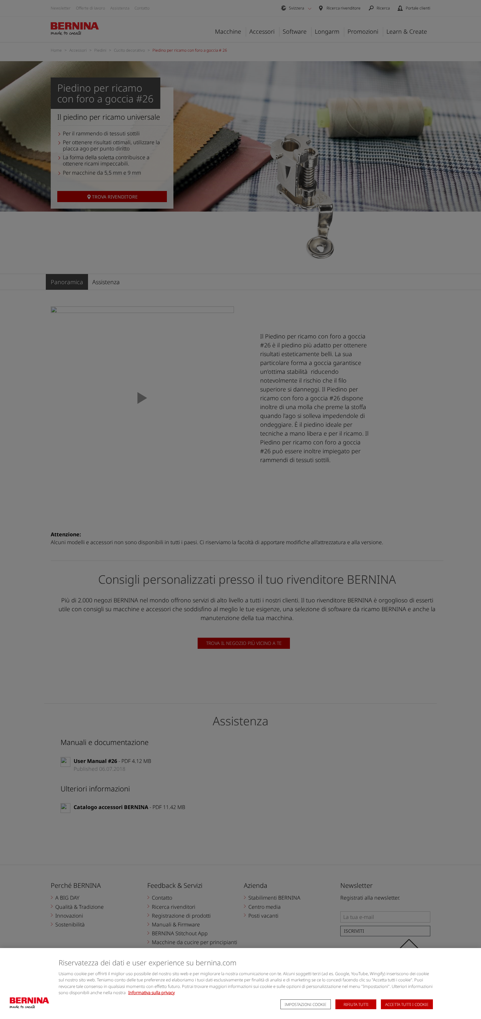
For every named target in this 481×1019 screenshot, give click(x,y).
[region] (240, 983)
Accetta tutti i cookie (407, 1004)
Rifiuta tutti (356, 1004)
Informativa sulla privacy (151, 992)
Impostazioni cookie (306, 1004)
